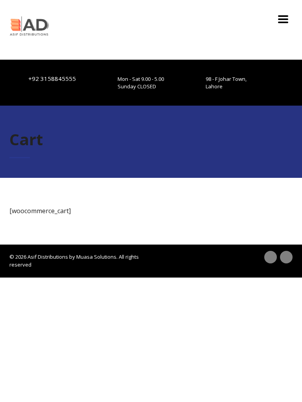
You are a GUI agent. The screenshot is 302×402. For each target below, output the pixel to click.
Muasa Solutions (96, 256)
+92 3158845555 (52, 78)
